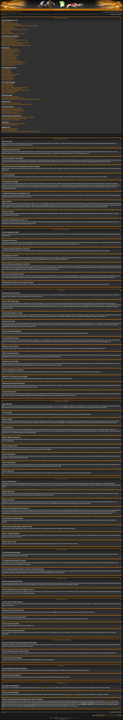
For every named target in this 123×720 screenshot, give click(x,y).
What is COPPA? (6, 31)
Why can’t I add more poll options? (11, 54)
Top (2, 146)
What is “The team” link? (8, 93)
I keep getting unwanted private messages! (13, 98)
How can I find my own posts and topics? (12, 113)
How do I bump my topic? (8, 65)
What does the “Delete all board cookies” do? (13, 33)
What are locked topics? (8, 78)
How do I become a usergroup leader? (12, 89)
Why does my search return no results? (12, 109)
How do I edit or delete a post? (10, 50)
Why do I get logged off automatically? (12, 24)
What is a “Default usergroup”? (10, 91)
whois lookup (108, 701)
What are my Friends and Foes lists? (11, 103)
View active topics (17, 12)
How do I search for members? (10, 112)
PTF (67, 718)
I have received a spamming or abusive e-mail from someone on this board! (21, 99)
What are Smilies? (6, 71)
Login (67, 9)
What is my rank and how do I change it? (12, 44)
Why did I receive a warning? (9, 60)
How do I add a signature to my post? (11, 52)
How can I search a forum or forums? (11, 108)
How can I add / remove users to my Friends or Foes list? (16, 104)
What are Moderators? (7, 85)
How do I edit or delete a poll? (9, 56)
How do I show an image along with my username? (15, 42)
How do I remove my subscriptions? (11, 120)
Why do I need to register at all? (10, 23)
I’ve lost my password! (7, 27)
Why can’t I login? (6, 21)
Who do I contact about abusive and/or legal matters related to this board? (21, 131)
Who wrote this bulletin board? (10, 128)
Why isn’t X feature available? (9, 130)
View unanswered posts (6, 12)
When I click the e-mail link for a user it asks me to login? (16, 45)
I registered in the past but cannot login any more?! (15, 29)
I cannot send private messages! (10, 96)
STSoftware (62, 718)
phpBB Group (44, 687)
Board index (4, 14)
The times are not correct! (8, 38)
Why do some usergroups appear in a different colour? (16, 90)
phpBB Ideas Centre (71, 694)
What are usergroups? (7, 86)
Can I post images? (7, 73)
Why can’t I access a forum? (9, 57)
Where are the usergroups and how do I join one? (15, 87)
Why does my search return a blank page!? (13, 110)
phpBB (55, 717)
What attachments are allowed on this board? (13, 123)
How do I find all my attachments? (10, 125)
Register (56, 9)
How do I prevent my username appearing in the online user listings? (20, 25)
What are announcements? (9, 75)
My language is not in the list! (9, 41)
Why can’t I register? (7, 32)
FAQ (60, 9)
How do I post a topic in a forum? (10, 49)
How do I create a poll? (8, 53)
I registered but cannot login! (9, 28)
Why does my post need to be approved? (12, 64)
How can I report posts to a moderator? (12, 61)
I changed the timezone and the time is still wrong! (15, 40)
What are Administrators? (8, 83)
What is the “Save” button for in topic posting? (13, 62)
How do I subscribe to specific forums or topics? (14, 118)
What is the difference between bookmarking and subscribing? (18, 117)
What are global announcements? (10, 74)
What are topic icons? (7, 79)
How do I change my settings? (9, 37)
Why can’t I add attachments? (9, 58)
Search (63, 9)
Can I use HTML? (6, 70)
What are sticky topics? (8, 77)
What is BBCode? (6, 69)
